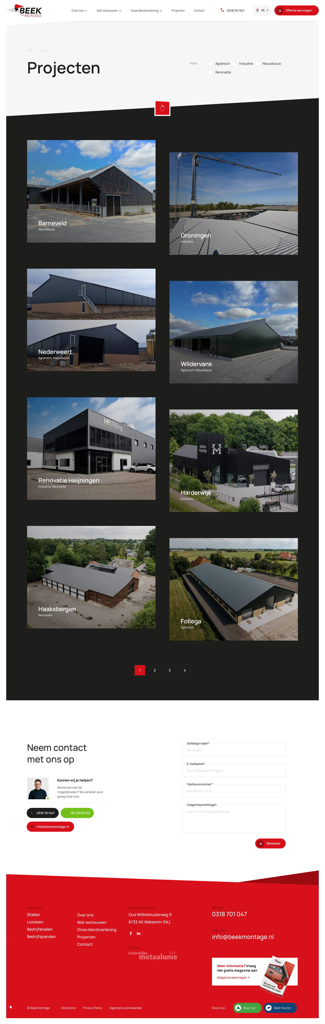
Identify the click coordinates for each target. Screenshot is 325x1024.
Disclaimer (68, 1008)
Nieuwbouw (271, 63)
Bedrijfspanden (41, 936)
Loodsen (35, 921)
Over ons (78, 10)
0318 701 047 (236, 10)
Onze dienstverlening (145, 10)
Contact (199, 10)
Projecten (178, 10)
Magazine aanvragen (232, 977)
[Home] (29, 50)
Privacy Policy (92, 1008)
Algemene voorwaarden (125, 1008)
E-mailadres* (196, 764)
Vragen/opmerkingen (202, 805)
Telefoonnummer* (200, 784)
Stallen (33, 914)
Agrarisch (222, 63)
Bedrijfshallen (40, 929)
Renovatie (223, 72)
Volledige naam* (198, 743)
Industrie (246, 63)
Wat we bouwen (107, 10)
